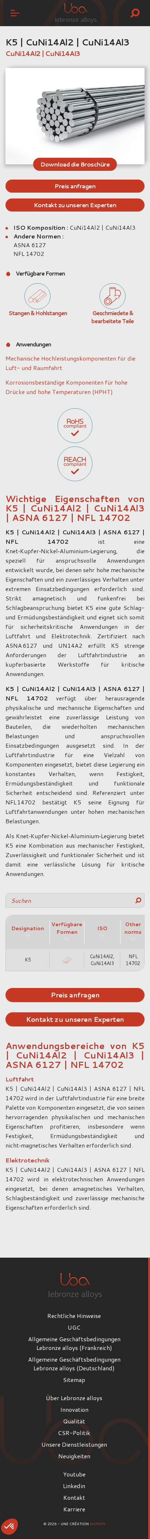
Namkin (97, 1523)
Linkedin (74, 1486)
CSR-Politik (74, 1433)
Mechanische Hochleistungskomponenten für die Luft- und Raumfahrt (70, 363)
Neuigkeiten (74, 1456)
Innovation (74, 1409)
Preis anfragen (75, 186)
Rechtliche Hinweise (74, 1315)
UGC (74, 1327)
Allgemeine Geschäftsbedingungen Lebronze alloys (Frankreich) (74, 1343)
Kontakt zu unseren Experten (75, 205)
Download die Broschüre (75, 164)
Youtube (74, 1474)
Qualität (74, 1421)
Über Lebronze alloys (74, 1398)
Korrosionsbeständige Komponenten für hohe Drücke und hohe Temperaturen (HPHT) (66, 387)
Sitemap (74, 1379)
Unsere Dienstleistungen (74, 1444)
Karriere (74, 1509)
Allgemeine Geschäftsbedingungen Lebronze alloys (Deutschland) (74, 1363)
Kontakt (74, 1497)
